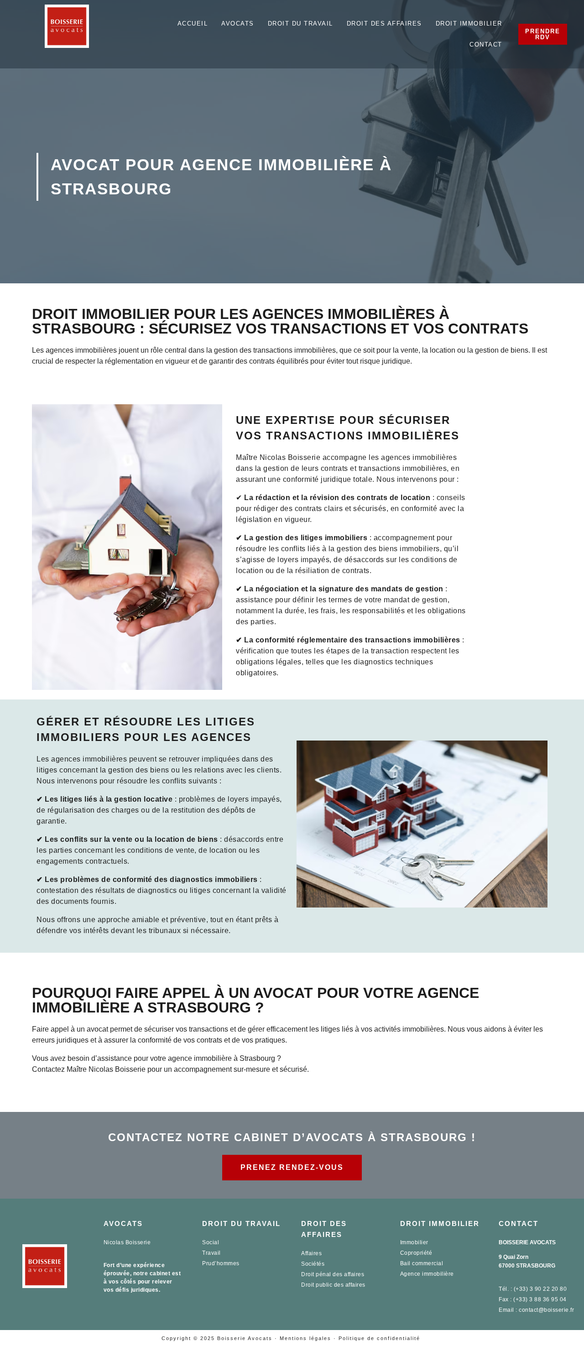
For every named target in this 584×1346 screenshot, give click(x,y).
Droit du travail (300, 23)
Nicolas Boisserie (127, 1242)
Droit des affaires (384, 23)
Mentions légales (305, 1338)
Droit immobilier (469, 23)
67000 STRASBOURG (527, 1266)
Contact (485, 44)
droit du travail (241, 1223)
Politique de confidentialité (379, 1338)
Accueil (192, 23)
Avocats (237, 23)
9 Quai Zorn (513, 1257)
